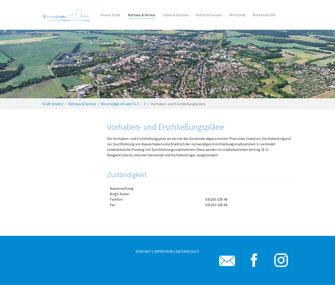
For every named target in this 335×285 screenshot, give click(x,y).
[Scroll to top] (325, 274)
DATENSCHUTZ (187, 251)
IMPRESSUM (163, 251)
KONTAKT (144, 251)
